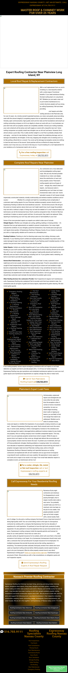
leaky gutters (45, 586)
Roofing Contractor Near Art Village (21, 618)
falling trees (13, 200)
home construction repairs (24, 593)
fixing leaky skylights (31, 586)
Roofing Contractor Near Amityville (21, 613)
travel (21, 598)
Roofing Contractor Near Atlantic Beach (47, 618)
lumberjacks (40, 598)
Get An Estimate (53, 2)
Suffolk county (50, 589)
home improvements (50, 598)
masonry (16, 598)
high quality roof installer (49, 533)
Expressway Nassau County (31, 2)
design (47, 247)
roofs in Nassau (38, 589)
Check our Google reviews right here (36, 553)
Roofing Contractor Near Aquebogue (46, 613)
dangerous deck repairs (17, 586)
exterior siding (9, 589)
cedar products (25, 589)
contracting (27, 598)
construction (9, 598)
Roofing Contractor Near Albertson (21, 608)
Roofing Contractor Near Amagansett (46, 608)
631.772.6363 (57, 601)
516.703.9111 (43, 155)
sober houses (9, 601)
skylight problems (43, 591)
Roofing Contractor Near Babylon (21, 623)
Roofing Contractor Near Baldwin (47, 623)
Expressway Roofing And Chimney (15, 584)
